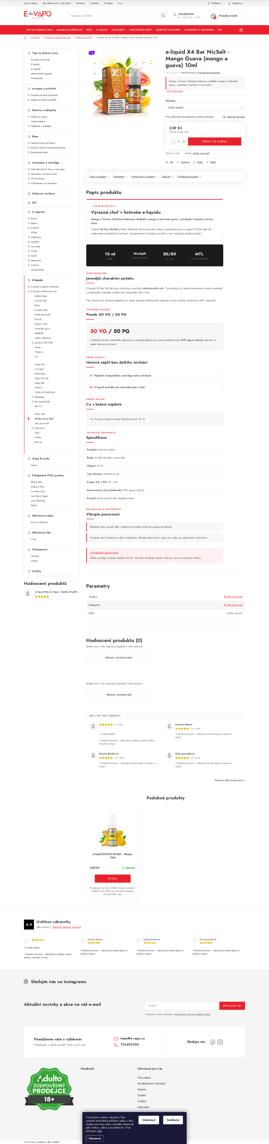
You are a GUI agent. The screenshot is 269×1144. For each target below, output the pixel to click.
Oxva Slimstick (38, 500)
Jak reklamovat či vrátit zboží (57, 3)
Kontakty (94, 3)
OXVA (34, 251)
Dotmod (35, 227)
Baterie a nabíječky (44, 110)
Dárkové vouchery (43, 193)
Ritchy (34, 218)
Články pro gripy (39, 116)
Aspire (34, 223)
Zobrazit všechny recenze (66, 927)
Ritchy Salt (40, 414)
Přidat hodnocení (118, 657)
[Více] (241, 29)
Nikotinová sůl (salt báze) (43, 143)
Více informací (174, 91)
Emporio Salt (41, 324)
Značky (36, 571)
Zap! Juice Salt (42, 423)
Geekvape (36, 237)
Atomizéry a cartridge (45, 162)
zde (99, 1131)
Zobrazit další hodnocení (229, 780)
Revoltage (39, 397)
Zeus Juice (40, 428)
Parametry (119, 176)
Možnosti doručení (236, 116)
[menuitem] (39, 29)
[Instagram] (220, 1042)
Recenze (80, 3)
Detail (113, 879)
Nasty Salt (39, 383)
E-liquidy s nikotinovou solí (44, 291)
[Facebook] (212, 1042)
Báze (35, 136)
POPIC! (38, 387)
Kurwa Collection (39, 522)
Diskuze (166, 176)
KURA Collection (43, 338)
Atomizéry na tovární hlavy (44, 173)
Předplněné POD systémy (48, 475)
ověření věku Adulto (48, 1142)
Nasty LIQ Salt (41, 378)
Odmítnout (148, 1120)
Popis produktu (97, 176)
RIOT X (38, 406)
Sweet (38, 347)
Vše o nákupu (30, 3)
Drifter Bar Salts (42, 314)
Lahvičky (35, 556)
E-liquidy (35, 64)
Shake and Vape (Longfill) (43, 99)
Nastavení (95, 1138)
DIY (34, 203)
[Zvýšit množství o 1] (184, 141)
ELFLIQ (38, 319)
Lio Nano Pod (38, 491)
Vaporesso (36, 260)
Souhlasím (173, 1120)
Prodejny (108, 3)
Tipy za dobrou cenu (45, 53)
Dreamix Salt (41, 310)
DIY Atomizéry (38, 178)
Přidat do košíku (214, 141)
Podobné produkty (187, 176)
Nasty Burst (40, 373)
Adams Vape (41, 296)
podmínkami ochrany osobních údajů (192, 1014)
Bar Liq (38, 442)
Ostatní (34, 560)
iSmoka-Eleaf (37, 269)
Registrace (237, 3)
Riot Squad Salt (42, 401)
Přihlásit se (232, 1005)
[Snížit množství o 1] (173, 141)
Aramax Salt (41, 300)
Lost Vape (35, 246)
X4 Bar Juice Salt (44, 418)
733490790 (186, 14)
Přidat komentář (119, 694)
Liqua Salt (39, 364)
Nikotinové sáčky (42, 515)
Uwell (33, 255)
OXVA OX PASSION (45, 392)
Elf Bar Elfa (36, 482)
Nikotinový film (41, 532)
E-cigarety (36, 69)
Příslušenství (37, 78)
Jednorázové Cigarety (41, 73)
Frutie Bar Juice (42, 328)
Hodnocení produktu (143, 176)
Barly (37, 305)
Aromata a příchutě (40, 59)
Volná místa (143, 1106)
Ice (36, 356)
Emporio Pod (37, 486)
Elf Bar (34, 232)
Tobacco (39, 351)
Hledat (163, 16)
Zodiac (38, 437)
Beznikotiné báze (39, 152)
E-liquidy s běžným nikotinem (45, 286)
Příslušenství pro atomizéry (44, 183)
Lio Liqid (39, 369)
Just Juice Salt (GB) (44, 342)
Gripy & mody (40, 458)
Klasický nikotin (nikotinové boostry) (48, 147)
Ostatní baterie (38, 121)
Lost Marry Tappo (39, 496)
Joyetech (35, 241)
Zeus (37, 432)
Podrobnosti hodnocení (208, 72)
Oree (33, 539)
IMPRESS (39, 333)
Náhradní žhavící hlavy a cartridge (47, 169)
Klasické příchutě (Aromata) (44, 95)
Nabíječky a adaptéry (41, 126)
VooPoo (35, 265)
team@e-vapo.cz (132, 1038)
